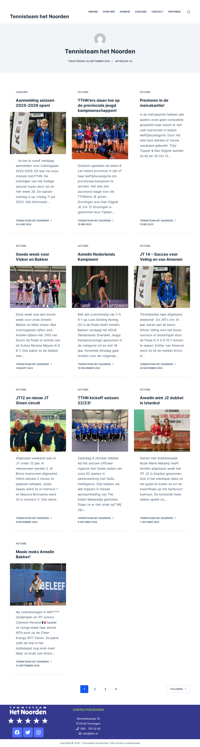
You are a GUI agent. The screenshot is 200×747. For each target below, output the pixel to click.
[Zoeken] (188, 11)
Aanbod (125, 11)
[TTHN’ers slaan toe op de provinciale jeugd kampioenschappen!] (100, 138)
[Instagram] (39, 732)
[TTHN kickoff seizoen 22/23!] (100, 430)
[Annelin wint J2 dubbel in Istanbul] (162, 430)
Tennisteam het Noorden (39, 16)
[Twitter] (28, 732)
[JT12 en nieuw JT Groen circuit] (38, 430)
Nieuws (93, 11)
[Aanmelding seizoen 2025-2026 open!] (38, 133)
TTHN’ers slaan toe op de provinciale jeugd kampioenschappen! (99, 105)
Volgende (176, 689)
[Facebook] (17, 732)
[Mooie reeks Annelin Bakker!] (38, 584)
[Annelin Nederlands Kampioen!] (100, 287)
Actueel (83, 92)
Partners (174, 11)
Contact (157, 11)
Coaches (141, 11)
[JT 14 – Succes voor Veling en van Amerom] (162, 287)
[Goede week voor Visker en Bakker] (38, 287)
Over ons (109, 11)
